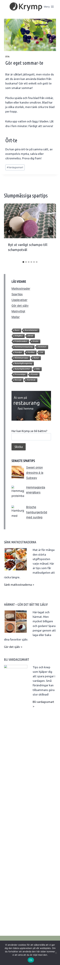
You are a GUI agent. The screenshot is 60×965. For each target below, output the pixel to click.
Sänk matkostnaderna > (19, 584)
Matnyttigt (18, 311)
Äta (7, 56)
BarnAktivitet (31, 330)
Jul (41, 352)
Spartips (17, 294)
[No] (56, 952)
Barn (17, 330)
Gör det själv (20, 305)
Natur (36, 358)
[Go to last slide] (9, 231)
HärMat (31, 352)
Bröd (30, 336)
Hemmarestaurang (24, 347)
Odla (38, 369)
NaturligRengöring (23, 363)
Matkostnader (21, 288)
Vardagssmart (15, 167)
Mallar (16, 317)
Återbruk (31, 380)
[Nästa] (50, 231)
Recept (18, 380)
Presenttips (20, 374)
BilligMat (19, 336)
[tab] (23, 262)
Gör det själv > (13, 646)
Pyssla (34, 374)
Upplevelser (19, 300)
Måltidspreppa (21, 358)
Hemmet (42, 347)
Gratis (35, 341)
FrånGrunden (21, 341)
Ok (30, 960)
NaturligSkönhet (22, 369)
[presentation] (30, 220)
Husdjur (18, 352)
